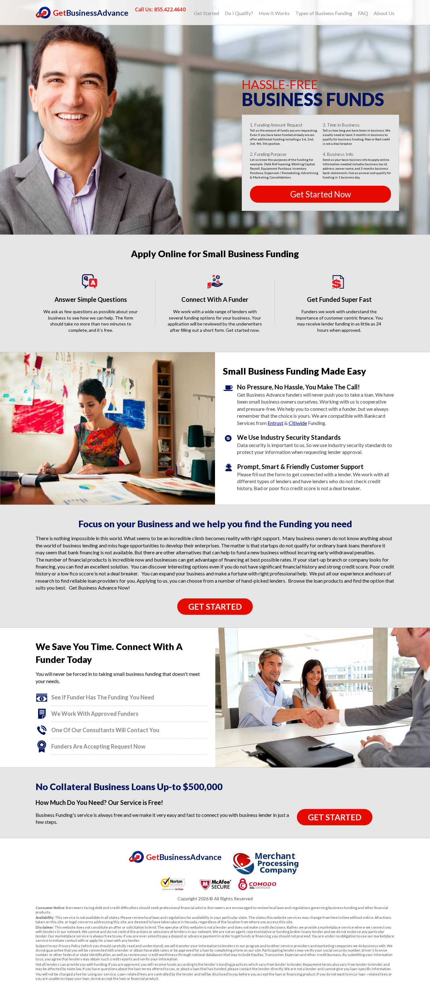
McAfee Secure (215, 884)
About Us (384, 13)
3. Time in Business (341, 125)
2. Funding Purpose (268, 154)
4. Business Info (338, 154)
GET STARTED (215, 607)
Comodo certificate (256, 884)
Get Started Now (320, 194)
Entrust (275, 423)
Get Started (206, 13)
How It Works (274, 13)
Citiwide (298, 423)
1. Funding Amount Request (276, 125)
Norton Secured (173, 884)
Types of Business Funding (323, 13)
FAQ (363, 13)
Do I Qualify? (239, 13)
